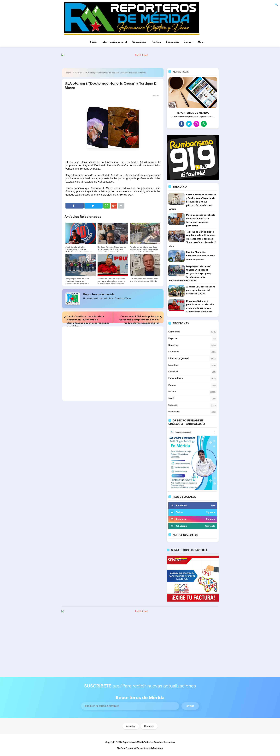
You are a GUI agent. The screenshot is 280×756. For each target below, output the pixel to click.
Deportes (173, 345)
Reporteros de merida (98, 294)
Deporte (172, 338)
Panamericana (175, 378)
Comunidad (174, 331)
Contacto (149, 726)
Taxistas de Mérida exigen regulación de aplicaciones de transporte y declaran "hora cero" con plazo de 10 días (192, 238)
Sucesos (172, 405)
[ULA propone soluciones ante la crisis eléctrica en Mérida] (145, 265)
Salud (171, 398)
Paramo (172, 385)
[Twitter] (189, 124)
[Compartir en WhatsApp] (106, 206)
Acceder (130, 726)
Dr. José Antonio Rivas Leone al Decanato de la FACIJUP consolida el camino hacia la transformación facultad (112, 250)
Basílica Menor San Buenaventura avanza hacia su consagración (200, 256)
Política (78, 72)
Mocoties (173, 365)
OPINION (173, 371)
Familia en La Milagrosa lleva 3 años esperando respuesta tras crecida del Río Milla (144, 249)
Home (68, 72)
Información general (178, 358)
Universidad (174, 411)
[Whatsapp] (204, 124)
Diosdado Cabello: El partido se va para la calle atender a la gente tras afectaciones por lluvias (111, 282)
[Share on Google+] (114, 206)
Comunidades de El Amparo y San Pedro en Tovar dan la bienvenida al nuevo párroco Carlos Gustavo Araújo (192, 201)
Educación (173, 351)
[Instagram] (196, 124)
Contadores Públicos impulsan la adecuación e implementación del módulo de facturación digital (139, 319)
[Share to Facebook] (74, 206)
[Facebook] (181, 124)
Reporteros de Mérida (133, 742)
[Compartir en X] (93, 206)
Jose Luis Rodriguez (153, 748)
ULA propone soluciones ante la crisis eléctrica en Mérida (144, 279)
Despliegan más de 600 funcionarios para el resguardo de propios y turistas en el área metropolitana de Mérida (77, 283)
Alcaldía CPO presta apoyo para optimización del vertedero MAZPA (200, 290)
